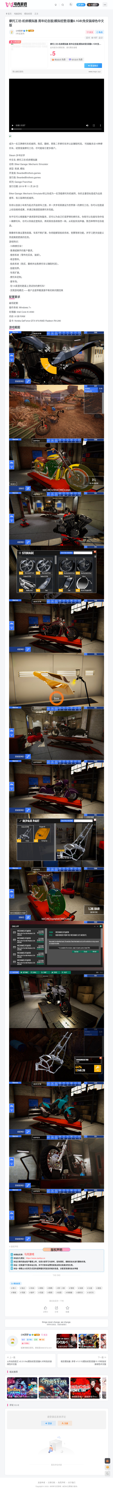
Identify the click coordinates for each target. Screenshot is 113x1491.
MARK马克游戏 (55, 1486)
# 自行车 (90, 1292)
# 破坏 (31, 1292)
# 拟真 (80, 1288)
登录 (50, 1423)
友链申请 (41, 1482)
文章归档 (51, 1482)
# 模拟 (41, 1288)
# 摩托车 (80, 1292)
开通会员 (94, 4)
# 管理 (71, 1288)
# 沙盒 (89, 1288)
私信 (101, 32)
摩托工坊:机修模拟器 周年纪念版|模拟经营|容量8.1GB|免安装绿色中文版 (56, 23)
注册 (66, 1423)
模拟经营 (28, 13)
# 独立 (22, 1288)
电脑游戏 (18, 13)
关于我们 (71, 1482)
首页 (9, 13)
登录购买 (94, 65)
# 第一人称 (61, 1288)
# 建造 (98, 1288)
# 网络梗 (69, 1292)
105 (42, 1339)
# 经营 (59, 1292)
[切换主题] (107, 1473)
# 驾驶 (22, 1292)
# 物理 (13, 1292)
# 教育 (50, 1292)
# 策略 (50, 1288)
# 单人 (13, 1288)
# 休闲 (31, 1288)
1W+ (30, 1339)
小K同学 (19, 30)
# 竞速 (41, 1292)
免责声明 (61, 1482)
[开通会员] (107, 1461)
